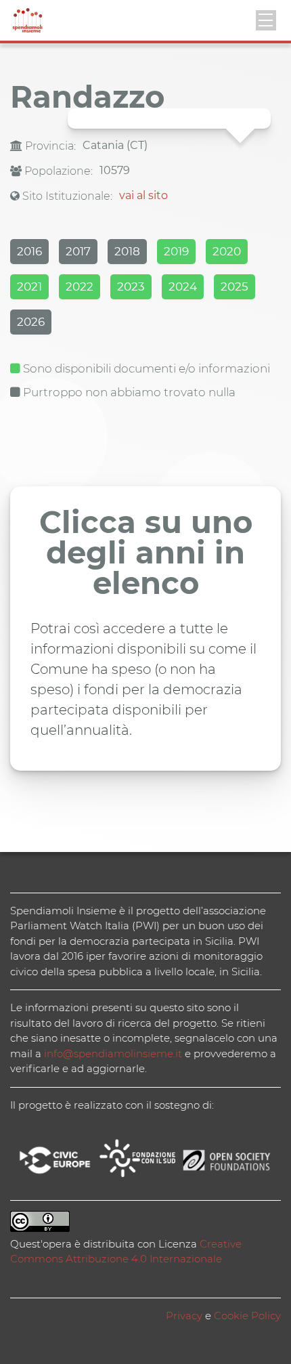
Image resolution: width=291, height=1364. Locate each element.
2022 (79, 286)
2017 (78, 251)
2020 (226, 251)
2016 (29, 251)
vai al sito (143, 195)
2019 (176, 251)
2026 (31, 321)
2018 (127, 251)
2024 (183, 286)
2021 (29, 286)
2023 (131, 286)
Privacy (184, 1315)
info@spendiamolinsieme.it (113, 1053)
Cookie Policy (247, 1315)
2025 (234, 286)
